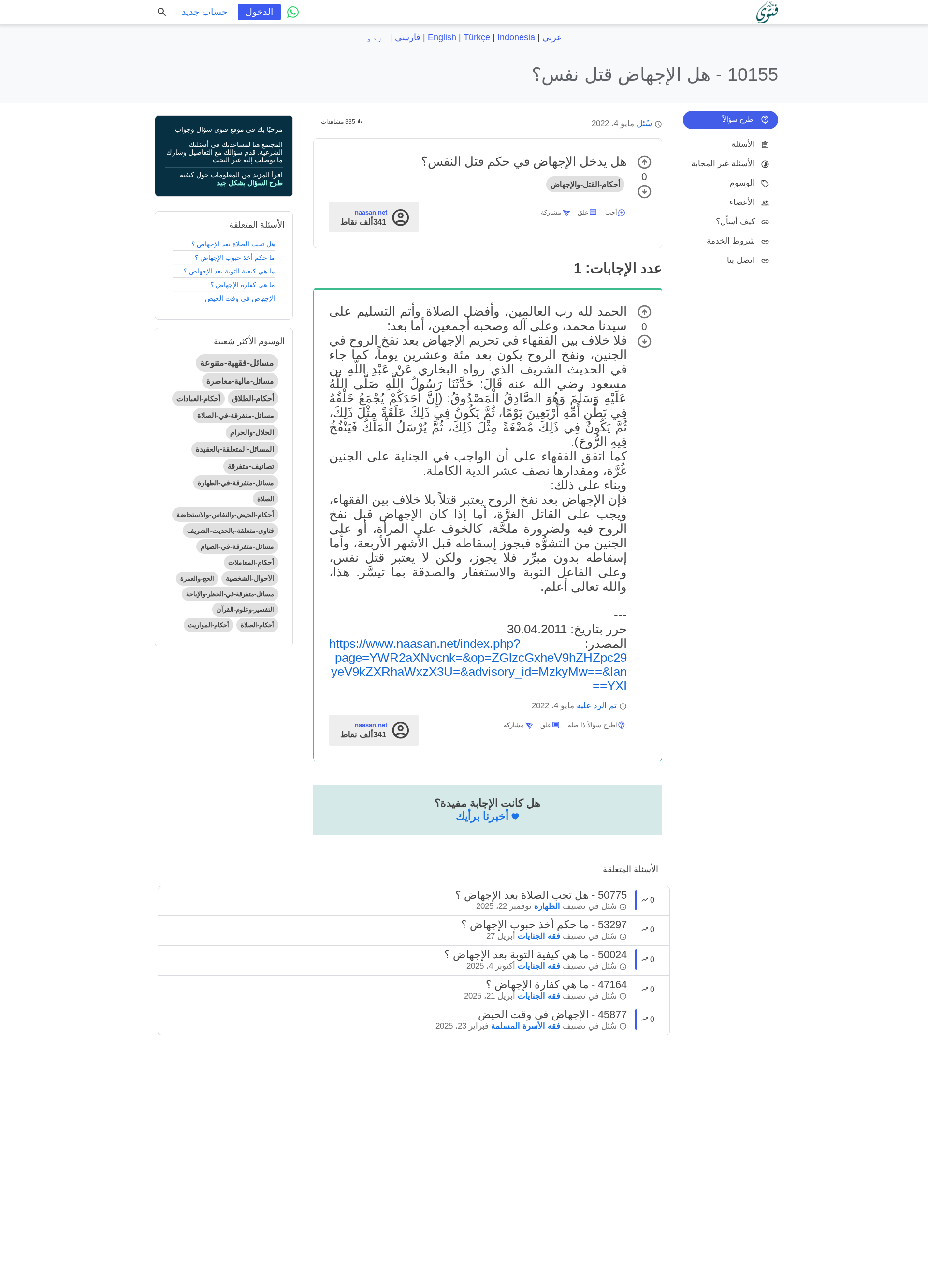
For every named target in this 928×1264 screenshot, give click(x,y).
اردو (377, 37)
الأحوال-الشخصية (250, 578)
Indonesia (516, 37)
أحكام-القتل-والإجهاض (585, 184)
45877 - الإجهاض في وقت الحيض (552, 1014)
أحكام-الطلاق (253, 398)
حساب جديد (205, 12)
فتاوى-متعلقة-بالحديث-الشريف (230, 530)
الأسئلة (743, 144)
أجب (611, 212)
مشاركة (551, 212)
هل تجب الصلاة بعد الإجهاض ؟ (233, 244)
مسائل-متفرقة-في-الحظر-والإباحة (230, 594)
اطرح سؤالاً (739, 119)
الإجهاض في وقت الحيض (240, 298)
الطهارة (547, 906)
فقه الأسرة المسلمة (525, 1026)
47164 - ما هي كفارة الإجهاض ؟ (556, 984)
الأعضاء (742, 202)
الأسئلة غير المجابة (723, 163)
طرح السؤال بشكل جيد (250, 183)
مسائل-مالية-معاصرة (240, 381)
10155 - (655, 74)
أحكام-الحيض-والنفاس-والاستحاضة (225, 514)
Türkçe (477, 37)
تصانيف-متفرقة (251, 466)
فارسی (407, 37)
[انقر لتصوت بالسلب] (644, 192)
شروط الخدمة (731, 240)
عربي (552, 37)
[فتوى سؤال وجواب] (767, 12)
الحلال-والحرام (252, 432)
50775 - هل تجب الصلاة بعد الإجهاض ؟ (541, 895)
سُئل (644, 123)
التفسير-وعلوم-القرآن (245, 609)
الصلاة (265, 499)
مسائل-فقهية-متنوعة (237, 363)
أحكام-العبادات (198, 398)
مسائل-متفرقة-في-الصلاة (235, 415)
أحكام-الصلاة (257, 625)
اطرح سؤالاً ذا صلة (592, 725)
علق (583, 212)
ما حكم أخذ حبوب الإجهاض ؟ (235, 257)
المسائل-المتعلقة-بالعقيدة (235, 449)
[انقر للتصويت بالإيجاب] (644, 162)
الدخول (259, 12)
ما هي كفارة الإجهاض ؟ (242, 284)
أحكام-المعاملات (251, 562)
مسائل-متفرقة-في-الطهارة (236, 483)
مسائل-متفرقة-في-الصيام (237, 546)
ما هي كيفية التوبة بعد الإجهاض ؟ (229, 271)
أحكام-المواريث (208, 625)
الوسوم (742, 182)
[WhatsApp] (293, 12)
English (442, 37)
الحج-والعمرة (197, 578)
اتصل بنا (741, 260)
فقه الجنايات (539, 936)
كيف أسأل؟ (735, 221)
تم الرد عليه (597, 705)
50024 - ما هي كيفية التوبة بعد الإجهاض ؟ (535, 954)
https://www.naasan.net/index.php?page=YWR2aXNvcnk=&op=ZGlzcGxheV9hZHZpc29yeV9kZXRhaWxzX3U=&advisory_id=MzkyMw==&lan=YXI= (478, 664)
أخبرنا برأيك (482, 816)
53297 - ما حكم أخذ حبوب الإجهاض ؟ (544, 925)
